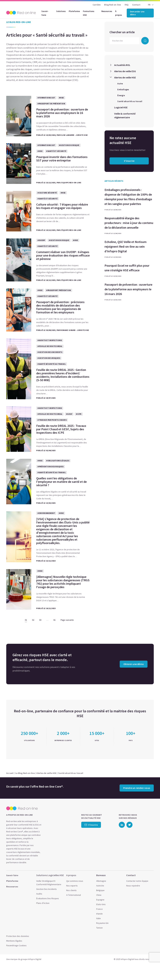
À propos (118, 13)
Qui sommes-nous (74, 881)
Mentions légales (14, 940)
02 (33, 620)
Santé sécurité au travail (129, 101)
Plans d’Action (42, 903)
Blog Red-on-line (112, 4)
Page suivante (67, 620)
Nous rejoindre (133, 885)
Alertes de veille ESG (125, 71)
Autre (120, 83)
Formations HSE (88, 13)
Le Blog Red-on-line (25, 773)
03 (40, 620)
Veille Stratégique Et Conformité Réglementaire (48, 883)
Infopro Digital (34, 959)
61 (54, 620)
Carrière (97, 4)
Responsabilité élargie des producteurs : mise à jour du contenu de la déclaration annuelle (129, 222)
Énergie (121, 95)
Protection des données (17, 936)
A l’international (73, 895)
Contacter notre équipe (137, 881)
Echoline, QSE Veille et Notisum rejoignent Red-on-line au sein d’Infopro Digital (126, 246)
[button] (151, 954)
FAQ (127, 4)
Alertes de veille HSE (125, 77)
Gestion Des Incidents (46, 889)
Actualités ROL (122, 65)
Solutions (61, 11)
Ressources (106, 11)
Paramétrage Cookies (16, 945)
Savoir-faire (44, 13)
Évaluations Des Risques (47, 898)
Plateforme (74, 11)
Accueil (9, 773)
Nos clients (71, 890)
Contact (136, 4)
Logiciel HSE (121, 107)
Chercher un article (122, 32)
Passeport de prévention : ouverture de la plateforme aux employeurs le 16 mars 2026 (128, 289)
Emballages (123, 89)
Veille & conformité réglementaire (124, 115)
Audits (39, 893)
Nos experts (72, 885)
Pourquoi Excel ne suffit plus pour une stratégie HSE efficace (127, 268)
